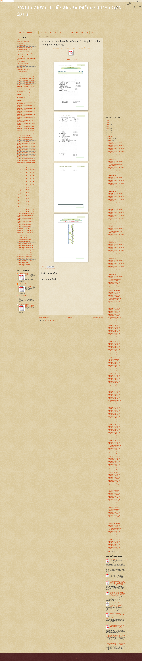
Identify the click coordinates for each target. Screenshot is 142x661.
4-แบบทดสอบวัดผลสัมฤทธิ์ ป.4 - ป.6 (24, 49)
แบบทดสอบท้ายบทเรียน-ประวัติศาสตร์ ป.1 (25, 84)
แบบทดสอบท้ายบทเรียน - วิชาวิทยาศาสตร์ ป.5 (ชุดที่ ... (114, 449)
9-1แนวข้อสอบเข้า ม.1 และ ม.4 (23, 69)
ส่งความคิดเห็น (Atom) (49, 320)
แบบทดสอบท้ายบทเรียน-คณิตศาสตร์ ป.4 (25, 78)
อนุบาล (29, 33)
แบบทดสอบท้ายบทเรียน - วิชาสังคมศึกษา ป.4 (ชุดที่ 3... (114, 513)
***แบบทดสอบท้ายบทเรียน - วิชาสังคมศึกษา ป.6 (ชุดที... (115, 280)
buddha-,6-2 (27, 274)
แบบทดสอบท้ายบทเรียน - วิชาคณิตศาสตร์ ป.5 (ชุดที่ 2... (114, 363)
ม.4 (82, 33)
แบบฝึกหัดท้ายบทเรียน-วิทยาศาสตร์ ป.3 (25, 234)
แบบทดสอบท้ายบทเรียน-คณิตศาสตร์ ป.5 (25, 80)
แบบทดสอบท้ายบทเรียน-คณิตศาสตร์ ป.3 (25, 76)
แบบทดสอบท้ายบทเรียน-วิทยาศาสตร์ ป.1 (25, 128)
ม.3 (77, 33)
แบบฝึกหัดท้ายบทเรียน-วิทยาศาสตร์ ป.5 (25, 237)
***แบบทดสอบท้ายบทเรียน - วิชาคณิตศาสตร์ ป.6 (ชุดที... (115, 318)
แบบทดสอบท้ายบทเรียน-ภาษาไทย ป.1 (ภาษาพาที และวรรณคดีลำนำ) (26, 90)
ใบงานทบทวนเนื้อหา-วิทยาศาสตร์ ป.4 (24, 256)
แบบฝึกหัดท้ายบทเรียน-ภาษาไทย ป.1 (24, 228)
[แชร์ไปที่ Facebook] (52, 267)
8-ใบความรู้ (19, 67)
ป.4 (51, 33)
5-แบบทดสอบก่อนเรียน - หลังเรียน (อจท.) (25, 53)
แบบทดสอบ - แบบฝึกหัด (23, 273)
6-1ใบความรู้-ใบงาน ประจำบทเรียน (24, 54)
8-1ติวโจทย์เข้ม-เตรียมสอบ (22, 63)
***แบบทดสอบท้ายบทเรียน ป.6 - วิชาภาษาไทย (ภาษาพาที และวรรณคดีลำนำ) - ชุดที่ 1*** (115, 644)
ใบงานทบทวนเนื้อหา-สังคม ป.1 (23, 262)
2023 (108, 124)
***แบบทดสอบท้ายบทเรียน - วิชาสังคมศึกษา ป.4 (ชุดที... (115, 510)
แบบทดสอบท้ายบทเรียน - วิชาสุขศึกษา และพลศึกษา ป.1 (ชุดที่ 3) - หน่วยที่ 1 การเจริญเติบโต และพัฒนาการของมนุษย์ (117, 604)
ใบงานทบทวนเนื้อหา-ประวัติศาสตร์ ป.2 (25, 245)
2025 (108, 122)
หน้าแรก (21, 33)
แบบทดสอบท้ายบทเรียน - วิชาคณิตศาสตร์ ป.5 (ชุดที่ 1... (114, 404)
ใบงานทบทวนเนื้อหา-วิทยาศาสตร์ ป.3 (24, 254)
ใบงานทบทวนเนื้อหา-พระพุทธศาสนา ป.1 (25, 249)
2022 (108, 126)
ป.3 (46, 33)
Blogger (76, 658)
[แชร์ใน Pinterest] (53, 267)
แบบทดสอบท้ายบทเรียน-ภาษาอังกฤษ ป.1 (25, 126)
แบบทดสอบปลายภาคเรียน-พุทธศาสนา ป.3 (26, 167)
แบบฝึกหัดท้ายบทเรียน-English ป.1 (24, 241)
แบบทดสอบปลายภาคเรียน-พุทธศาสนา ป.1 (26, 164)
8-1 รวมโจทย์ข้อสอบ (21, 65)
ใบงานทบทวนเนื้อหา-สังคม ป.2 (23, 264)
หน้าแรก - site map (110, 566)
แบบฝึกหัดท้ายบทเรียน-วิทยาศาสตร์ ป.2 (25, 232)
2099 (108, 120)
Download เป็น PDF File (71, 59)
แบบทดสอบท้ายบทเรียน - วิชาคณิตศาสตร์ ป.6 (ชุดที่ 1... (114, 321)
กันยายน (110, 551)
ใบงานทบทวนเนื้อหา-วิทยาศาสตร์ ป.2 (24, 252)
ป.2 (41, 33)
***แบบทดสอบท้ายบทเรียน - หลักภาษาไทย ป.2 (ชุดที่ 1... (116, 165)
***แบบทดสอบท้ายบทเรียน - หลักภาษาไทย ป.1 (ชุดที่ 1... (116, 232)
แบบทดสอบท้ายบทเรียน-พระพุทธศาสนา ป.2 (26, 88)
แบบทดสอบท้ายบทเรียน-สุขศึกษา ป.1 (24, 141)
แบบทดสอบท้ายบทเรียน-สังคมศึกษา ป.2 (25, 137)
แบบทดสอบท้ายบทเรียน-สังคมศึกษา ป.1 (25, 135)
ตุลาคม (110, 140)
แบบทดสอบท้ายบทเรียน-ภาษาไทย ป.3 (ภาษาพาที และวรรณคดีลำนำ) (26, 103)
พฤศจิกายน (110, 138)
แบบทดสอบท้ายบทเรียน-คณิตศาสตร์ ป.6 (25, 82)
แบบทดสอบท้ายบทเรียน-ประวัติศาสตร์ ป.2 (25, 86)
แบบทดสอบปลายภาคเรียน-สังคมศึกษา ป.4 (25, 213)
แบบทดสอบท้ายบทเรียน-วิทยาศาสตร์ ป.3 (25, 132)
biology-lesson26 (113, 574)
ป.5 (56, 33)
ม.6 (92, 33)
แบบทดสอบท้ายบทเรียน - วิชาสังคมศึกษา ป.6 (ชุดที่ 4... (114, 302)
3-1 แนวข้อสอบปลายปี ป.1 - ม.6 (23, 45)
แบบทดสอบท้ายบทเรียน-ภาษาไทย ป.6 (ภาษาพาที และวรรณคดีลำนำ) (26, 121)
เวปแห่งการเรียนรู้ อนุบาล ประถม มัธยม (27, 295)
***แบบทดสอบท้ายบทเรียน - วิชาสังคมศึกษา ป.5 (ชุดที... (115, 491)
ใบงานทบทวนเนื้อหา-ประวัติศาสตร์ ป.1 (25, 243)
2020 (108, 128)
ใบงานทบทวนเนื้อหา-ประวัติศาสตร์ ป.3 (25, 247)
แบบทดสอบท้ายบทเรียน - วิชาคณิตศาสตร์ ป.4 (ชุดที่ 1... (114, 532)
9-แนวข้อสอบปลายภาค (22, 71)
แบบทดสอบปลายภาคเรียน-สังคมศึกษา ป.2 (25, 209)
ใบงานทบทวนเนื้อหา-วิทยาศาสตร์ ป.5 (24, 258)
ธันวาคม (110, 136)
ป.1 (36, 33)
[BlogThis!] (49, 267)
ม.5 (87, 33)
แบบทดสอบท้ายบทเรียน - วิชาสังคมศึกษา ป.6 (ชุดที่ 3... (114, 475)
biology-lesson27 (113, 559)
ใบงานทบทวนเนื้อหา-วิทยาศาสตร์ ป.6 (24, 260)
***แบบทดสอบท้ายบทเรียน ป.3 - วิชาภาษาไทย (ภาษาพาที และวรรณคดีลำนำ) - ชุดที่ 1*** (115, 636)
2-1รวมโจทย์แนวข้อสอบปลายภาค (24, 41)
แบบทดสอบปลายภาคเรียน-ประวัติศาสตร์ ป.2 (26, 162)
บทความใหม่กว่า (44, 317)
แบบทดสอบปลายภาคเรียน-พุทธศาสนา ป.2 (26, 166)
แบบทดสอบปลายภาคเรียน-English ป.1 (25, 224)
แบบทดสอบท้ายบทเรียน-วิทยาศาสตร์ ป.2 (25, 130)
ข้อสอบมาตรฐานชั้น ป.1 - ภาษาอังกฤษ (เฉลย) (30, 306)
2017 (108, 134)
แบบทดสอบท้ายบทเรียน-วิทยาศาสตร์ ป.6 (25, 133)
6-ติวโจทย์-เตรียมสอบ (21, 56)
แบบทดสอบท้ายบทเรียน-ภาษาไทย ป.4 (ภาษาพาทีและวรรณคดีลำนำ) (26, 109)
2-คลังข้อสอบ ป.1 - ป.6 (22, 43)
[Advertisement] (53, 25)
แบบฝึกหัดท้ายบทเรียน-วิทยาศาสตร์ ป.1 (25, 230)
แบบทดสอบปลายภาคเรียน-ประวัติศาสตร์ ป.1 (26, 160)
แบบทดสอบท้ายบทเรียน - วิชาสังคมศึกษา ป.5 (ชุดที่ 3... (114, 494)
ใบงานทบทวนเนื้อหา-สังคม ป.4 (23, 266)
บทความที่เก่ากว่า (98, 317)
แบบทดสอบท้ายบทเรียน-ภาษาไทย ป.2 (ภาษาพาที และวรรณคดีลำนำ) (26, 97)
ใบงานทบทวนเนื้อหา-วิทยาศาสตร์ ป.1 (24, 251)
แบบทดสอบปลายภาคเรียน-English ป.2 (25, 226)
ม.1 (67, 33)
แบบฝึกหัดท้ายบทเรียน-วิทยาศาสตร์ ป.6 (25, 239)
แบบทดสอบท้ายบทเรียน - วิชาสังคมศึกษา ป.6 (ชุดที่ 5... (114, 283)
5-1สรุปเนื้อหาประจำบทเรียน (23, 51)
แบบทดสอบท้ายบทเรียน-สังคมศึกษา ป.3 (25, 139)
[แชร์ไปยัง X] (50, 267)
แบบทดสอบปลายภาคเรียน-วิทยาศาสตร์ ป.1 (26, 187)
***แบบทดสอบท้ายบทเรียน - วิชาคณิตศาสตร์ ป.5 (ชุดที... (115, 360)
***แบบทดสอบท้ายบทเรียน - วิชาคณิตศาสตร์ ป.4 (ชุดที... (115, 529)
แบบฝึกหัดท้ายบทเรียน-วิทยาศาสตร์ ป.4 (25, 236)
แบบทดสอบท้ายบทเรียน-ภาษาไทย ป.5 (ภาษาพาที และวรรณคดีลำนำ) (26, 115)
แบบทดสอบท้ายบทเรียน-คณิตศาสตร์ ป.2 (25, 75)
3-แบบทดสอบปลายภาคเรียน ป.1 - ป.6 (25, 47)
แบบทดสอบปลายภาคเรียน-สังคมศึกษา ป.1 (25, 208)
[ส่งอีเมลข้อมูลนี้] (48, 267)
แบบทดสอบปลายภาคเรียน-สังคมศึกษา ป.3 (25, 211)
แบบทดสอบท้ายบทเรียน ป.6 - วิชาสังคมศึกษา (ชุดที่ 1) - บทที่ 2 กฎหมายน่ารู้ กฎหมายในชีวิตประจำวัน (117, 627)
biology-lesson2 (28, 286)
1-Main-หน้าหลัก (20, 39)
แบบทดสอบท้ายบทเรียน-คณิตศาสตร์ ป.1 (25, 73)
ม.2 (72, 33)
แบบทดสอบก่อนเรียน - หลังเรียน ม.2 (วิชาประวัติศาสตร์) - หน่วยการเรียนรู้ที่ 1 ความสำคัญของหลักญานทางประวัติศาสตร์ (117, 594)
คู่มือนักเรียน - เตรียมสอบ (24, 304)
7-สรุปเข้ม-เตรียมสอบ (21, 61)
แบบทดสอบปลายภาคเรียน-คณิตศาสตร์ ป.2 (26, 158)
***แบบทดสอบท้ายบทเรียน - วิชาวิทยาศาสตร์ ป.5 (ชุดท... (115, 446)
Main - (20, 296)
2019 (108, 130)
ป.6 (61, 33)
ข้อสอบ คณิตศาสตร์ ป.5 (50, 268)
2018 (108, 132)
